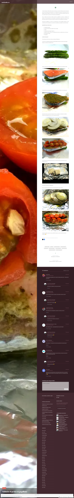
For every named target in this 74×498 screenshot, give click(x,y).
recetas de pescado (57, 246)
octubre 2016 (44, 472)
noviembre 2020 (44, 435)
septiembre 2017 (44, 455)
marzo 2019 (43, 438)
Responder (67, 274)
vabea (47, 274)
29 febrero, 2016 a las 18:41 (50, 333)
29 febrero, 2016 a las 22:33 (49, 341)
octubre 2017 (44, 453)
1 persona (50, 296)
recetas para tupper (51, 248)
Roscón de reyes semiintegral (46, 422)
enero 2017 (43, 467)
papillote (51, 246)
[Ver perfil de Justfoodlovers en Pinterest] (57, 397)
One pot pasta (44, 416)
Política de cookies (20, 496)
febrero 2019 (44, 440)
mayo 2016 (43, 480)
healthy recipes (47, 246)
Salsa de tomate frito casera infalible (47, 410)
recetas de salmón (63, 246)
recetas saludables (58, 248)
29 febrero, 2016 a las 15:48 (50, 300)
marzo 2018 (43, 445)
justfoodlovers (50, 283)
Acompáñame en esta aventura (61, 408)
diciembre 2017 (44, 450)
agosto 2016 (43, 475)
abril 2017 (43, 462)
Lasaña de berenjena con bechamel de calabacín (47, 413)
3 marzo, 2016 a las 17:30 (50, 362)
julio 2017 (43, 457)
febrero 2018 (44, 447)
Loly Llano (48, 340)
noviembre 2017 (44, 452)
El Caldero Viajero (61, 427)
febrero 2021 (44, 430)
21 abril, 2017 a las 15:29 (49, 370)
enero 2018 (43, 448)
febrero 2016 (44, 485)
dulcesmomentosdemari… (62, 423)
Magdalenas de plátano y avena (46, 407)
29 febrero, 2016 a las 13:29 (49, 292)
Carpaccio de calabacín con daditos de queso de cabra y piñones (47, 420)
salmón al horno (64, 248)
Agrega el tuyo (66, 270)
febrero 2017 (44, 465)
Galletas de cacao (44, 405)
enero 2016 (43, 487)
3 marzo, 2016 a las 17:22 (49, 351)
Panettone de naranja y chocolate (46, 424)
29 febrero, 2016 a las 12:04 (49, 275)
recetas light (46, 248)
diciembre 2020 (44, 433)
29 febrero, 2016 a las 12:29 (50, 284)
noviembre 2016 (44, 470)
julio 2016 (43, 477)
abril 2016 (43, 482)
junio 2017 (43, 458)
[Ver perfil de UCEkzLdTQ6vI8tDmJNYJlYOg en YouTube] (58, 397)
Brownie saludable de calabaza (63, 424)
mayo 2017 (43, 460)
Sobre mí (70, 1)
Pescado (4, 488)
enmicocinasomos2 (61, 417)
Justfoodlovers (6, 2)
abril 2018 (43, 443)
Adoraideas (48, 350)
